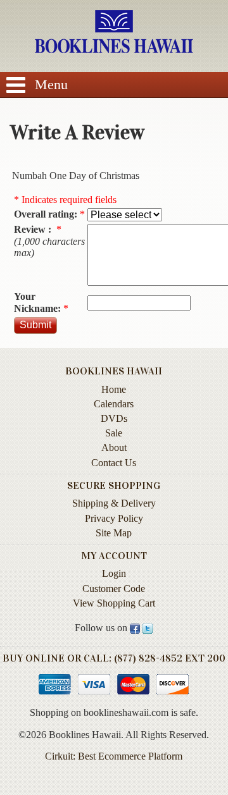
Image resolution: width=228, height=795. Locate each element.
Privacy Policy (114, 518)
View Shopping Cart (114, 603)
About (114, 447)
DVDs (114, 418)
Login (114, 573)
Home (113, 389)
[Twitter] (147, 628)
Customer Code (113, 588)
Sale (113, 433)
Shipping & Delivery (114, 503)
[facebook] (135, 628)
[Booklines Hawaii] (114, 50)
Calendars (114, 403)
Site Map (114, 532)
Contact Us (113, 462)
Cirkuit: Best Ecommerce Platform (113, 756)
